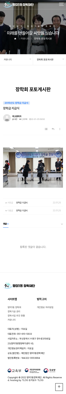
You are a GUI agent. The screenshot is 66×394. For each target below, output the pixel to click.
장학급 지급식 (21, 202)
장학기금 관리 (14, 311)
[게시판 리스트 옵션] (60, 129)
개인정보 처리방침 (45, 307)
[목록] (46, 129)
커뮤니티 (8, 59)
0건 (15, 119)
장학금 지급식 (21, 210)
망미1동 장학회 (14, 307)
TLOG (25, 380)
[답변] (53, 129)
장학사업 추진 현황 (16, 315)
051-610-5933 (24, 334)
